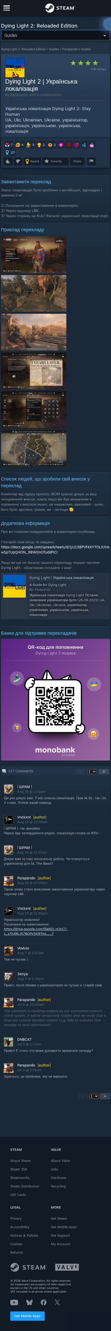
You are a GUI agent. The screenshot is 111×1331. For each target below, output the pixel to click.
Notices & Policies (24, 1235)
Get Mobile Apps (27, 1316)
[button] (9, 144)
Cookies (16, 1244)
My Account (60, 1244)
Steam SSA (18, 1169)
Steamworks (19, 1178)
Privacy (15, 1218)
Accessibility (19, 1227)
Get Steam (59, 1218)
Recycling (58, 1186)
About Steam (20, 1161)
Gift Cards (18, 1195)
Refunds (16, 1252)
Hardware (58, 1178)
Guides (54, 49)
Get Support (60, 1235)
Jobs (54, 1169)
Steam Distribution (24, 1186)
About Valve (60, 1161)
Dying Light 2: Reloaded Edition (23, 49)
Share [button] (77, 161)
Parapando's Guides (76, 49)
